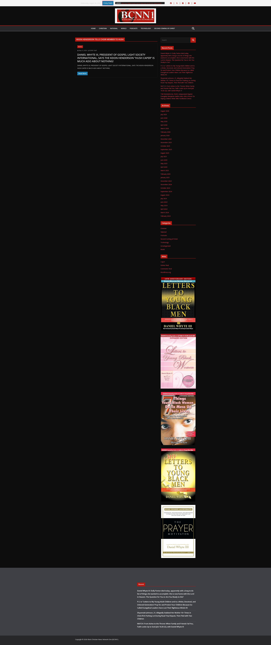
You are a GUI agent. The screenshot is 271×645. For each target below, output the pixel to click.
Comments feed (166, 269)
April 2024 (164, 209)
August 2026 (165, 111)
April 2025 (164, 167)
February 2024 (165, 216)
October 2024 (165, 188)
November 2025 (166, 142)
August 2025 (165, 153)
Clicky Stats (107, 3)
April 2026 (164, 125)
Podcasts (133, 28)
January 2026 (165, 135)
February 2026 (165, 132)
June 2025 (164, 160)
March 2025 (165, 170)
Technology (146, 28)
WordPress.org (166, 272)
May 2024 (164, 205)
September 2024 (166, 191)
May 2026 (164, 121)
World (123, 28)
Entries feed (165, 265)
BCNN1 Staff (93, 50)
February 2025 (165, 174)
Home (93, 28)
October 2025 (165, 146)
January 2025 (165, 177)
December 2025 (166, 139)
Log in (163, 262)
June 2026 (164, 118)
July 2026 (164, 114)
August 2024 (165, 195)
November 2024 (166, 184)
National (114, 28)
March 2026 (165, 128)
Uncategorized (166, 246)
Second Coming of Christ (164, 28)
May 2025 (164, 163)
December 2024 (166, 181)
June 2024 (164, 202)
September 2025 (166, 149)
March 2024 (165, 212)
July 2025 (164, 156)
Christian (103, 28)
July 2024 (164, 198)
